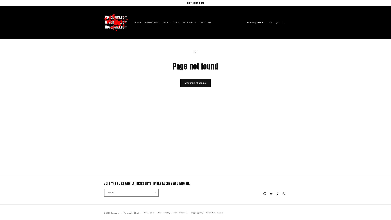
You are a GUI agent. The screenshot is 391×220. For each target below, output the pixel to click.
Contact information (214, 213)
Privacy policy (164, 213)
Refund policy (149, 213)
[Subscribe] (155, 193)
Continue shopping (195, 83)
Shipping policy (197, 213)
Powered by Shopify (132, 213)
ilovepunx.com (117, 213)
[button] (271, 22)
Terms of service (180, 213)
